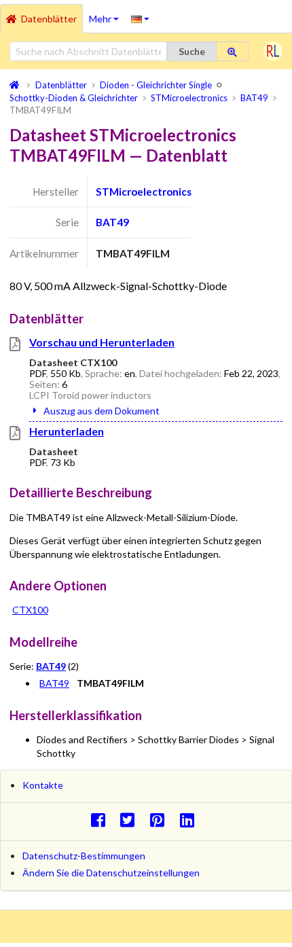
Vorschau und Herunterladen (102, 342)
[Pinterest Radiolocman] (161, 819)
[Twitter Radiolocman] (131, 819)
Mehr (107, 14)
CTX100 (30, 609)
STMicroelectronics (143, 191)
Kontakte (42, 785)
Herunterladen (66, 431)
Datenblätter (49, 18)
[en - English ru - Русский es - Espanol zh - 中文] (140, 18)
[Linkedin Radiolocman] (190, 819)
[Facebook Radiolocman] (101, 819)
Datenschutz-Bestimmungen (83, 855)
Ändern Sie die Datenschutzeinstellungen (111, 872)
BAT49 (112, 222)
